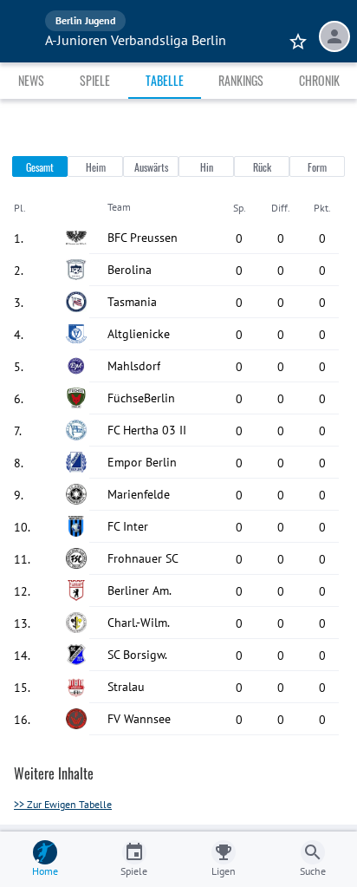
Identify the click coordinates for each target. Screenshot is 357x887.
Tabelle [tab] (165, 80)
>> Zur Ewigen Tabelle (63, 804)
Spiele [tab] (95, 80)
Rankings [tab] (240, 80)
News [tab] (31, 80)
